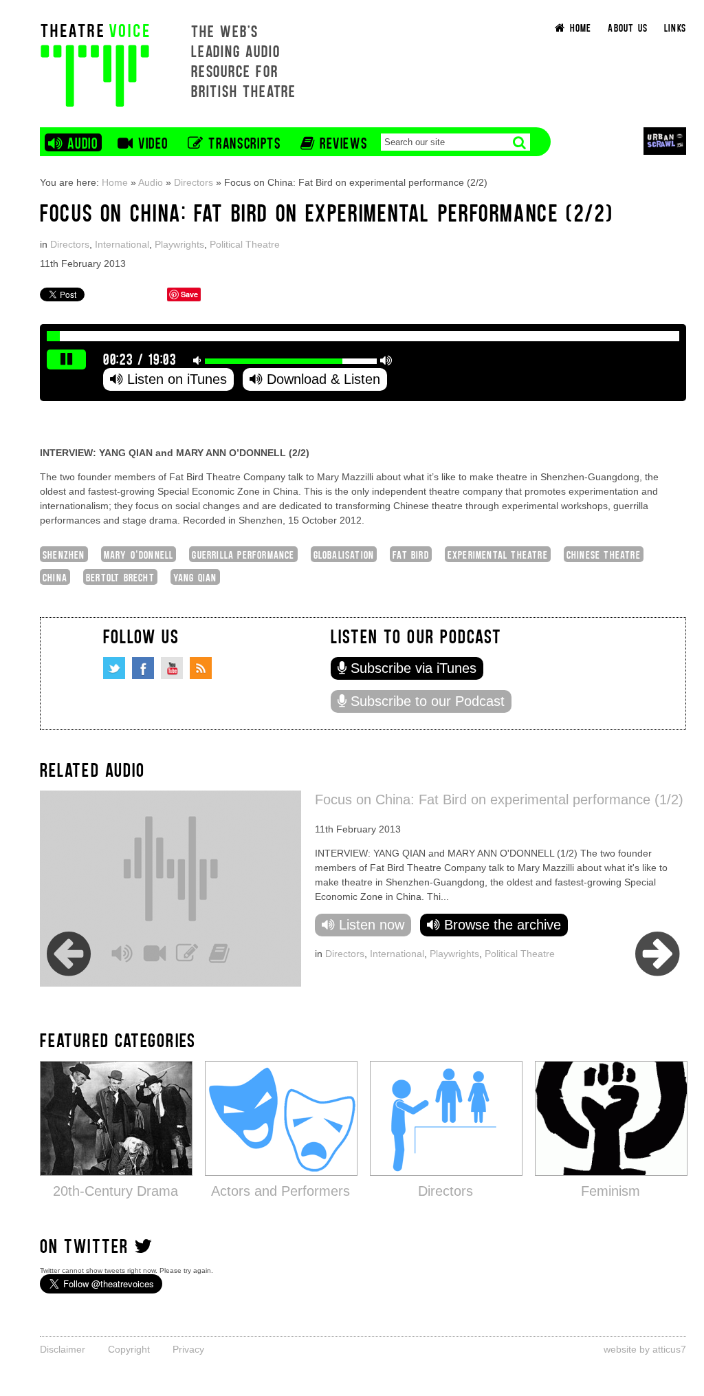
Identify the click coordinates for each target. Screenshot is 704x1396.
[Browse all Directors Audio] (446, 1117)
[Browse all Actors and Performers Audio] (281, 1117)
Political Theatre (245, 244)
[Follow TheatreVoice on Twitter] (114, 668)
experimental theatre (498, 554)
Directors (193, 182)
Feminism (610, 1191)
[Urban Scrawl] (665, 140)
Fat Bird (411, 554)
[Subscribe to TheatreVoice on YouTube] (172, 668)
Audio (150, 182)
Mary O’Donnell (139, 554)
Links (675, 27)
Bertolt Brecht (120, 576)
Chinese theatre (603, 554)
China (55, 576)
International (122, 244)
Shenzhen (64, 554)
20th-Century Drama (115, 1191)
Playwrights (179, 244)
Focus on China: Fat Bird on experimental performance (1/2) (499, 799)
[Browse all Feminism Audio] (611, 1117)
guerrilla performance (243, 554)
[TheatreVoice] (95, 64)
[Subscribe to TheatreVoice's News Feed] (201, 668)
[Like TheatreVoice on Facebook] (143, 668)
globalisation (344, 554)
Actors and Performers (280, 1191)
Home (115, 182)
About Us (628, 27)
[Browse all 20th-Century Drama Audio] (116, 1117)
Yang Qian (195, 576)
